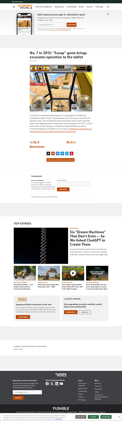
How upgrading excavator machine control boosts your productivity (83, 305)
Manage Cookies (72, 412)
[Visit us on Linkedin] (56, 383)
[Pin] (71, 153)
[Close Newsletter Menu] (108, 14)
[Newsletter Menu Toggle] (108, 7)
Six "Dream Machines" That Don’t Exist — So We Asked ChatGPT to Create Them (87, 238)
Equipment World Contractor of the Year (34, 304)
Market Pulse (42, 282)
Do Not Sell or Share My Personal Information (51, 412)
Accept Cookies (106, 417)
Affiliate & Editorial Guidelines (88, 412)
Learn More (23, 317)
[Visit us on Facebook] (47, 383)
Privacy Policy (54, 30)
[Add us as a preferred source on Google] (53, 153)
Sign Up (18, 398)
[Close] (119, 417)
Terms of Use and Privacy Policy (64, 28)
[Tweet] (67, 153)
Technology (74, 228)
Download (70, 312)
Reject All (93, 417)
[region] (61, 417)
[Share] (57, 153)
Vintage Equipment (20, 282)
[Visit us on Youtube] (61, 383)
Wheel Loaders (67, 282)
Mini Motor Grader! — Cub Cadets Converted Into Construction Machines (23, 287)
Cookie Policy (58, 419)
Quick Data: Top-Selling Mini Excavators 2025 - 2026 (48, 286)
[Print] (48, 153)
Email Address (62, 180)
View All (84, 312)
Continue (63, 189)
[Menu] (14, 7)
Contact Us (102, 412)
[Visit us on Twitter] (52, 383)
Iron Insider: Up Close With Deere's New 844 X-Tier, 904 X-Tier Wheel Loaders (72, 287)
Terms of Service (64, 30)
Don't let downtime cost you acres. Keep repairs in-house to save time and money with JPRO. (96, 287)
